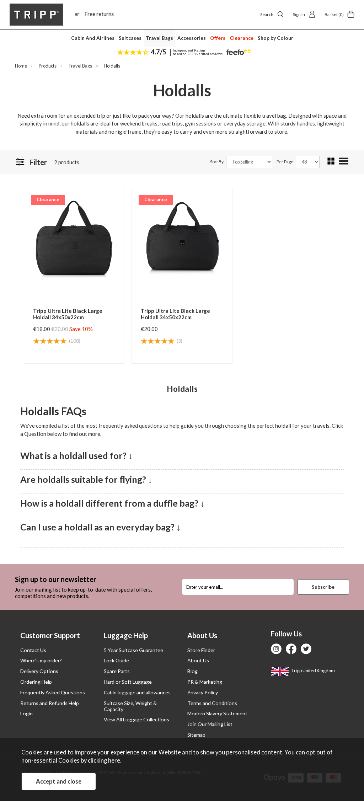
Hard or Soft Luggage (128, 682)
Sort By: (217, 161)
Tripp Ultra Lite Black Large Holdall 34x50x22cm (67, 314)
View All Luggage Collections (136, 719)
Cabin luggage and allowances (137, 692)
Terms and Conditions (212, 703)
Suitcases (130, 38)
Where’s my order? (41, 660)
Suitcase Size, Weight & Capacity (130, 706)
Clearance (241, 38)
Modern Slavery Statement (217, 713)
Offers (217, 38)
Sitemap (196, 735)
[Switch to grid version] (331, 163)
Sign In (299, 14)
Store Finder (201, 650)
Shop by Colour (275, 38)
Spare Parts (117, 671)
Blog (192, 671)
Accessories (191, 38)
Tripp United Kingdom (312, 670)
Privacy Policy (202, 692)
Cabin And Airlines (92, 38)
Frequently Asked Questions (52, 692)
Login (26, 713)
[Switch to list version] (344, 163)
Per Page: (286, 161)
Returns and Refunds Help (49, 703)
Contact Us (33, 650)
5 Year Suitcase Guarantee (133, 650)
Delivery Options (39, 671)
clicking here (104, 760)
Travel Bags (159, 38)
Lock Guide (116, 660)
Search (266, 14)
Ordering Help (36, 682)
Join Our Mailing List (209, 724)
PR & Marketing (204, 682)
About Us (198, 660)
